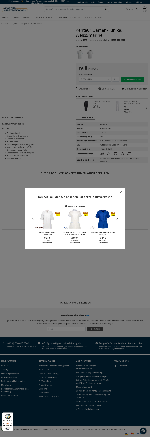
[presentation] (116, 218)
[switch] (8, 428)
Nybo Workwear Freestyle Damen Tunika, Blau (103, 233)
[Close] (121, 191)
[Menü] (11, 413)
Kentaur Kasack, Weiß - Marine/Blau (47, 233)
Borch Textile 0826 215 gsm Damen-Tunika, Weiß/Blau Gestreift (75, 233)
